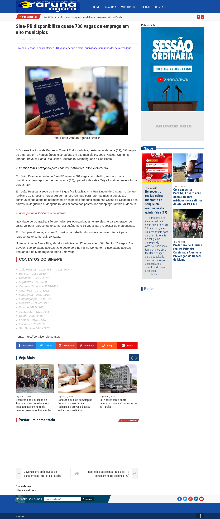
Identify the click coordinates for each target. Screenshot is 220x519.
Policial (145, 7)
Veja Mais (27, 358)
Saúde (148, 148)
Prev (198, 18)
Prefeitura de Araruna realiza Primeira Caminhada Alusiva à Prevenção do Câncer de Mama (187, 252)
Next (202, 18)
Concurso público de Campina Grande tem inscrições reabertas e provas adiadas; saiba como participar (75, 405)
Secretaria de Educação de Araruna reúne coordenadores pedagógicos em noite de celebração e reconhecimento (33, 405)
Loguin (21, 516)
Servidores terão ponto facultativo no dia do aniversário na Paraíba (118, 403)
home (96, 7)
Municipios (128, 7)
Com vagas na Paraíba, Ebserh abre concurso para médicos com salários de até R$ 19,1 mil (188, 197)
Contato (160, 7)
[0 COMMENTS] (56, 17)
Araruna (110, 7)
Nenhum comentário (30, 39)
